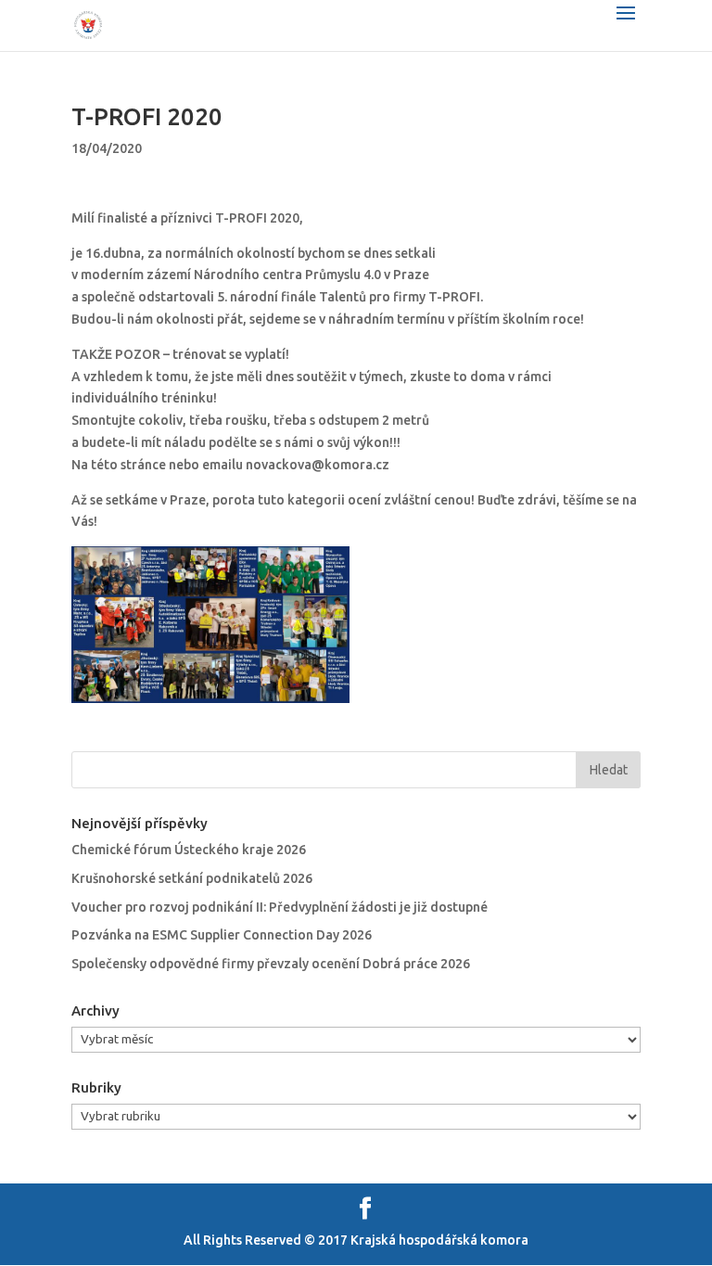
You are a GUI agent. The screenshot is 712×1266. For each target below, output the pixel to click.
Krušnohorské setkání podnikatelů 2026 (191, 878)
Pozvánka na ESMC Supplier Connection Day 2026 (221, 934)
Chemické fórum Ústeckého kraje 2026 (188, 849)
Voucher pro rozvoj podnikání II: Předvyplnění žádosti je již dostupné (279, 907)
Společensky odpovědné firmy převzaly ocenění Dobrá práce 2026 (270, 963)
